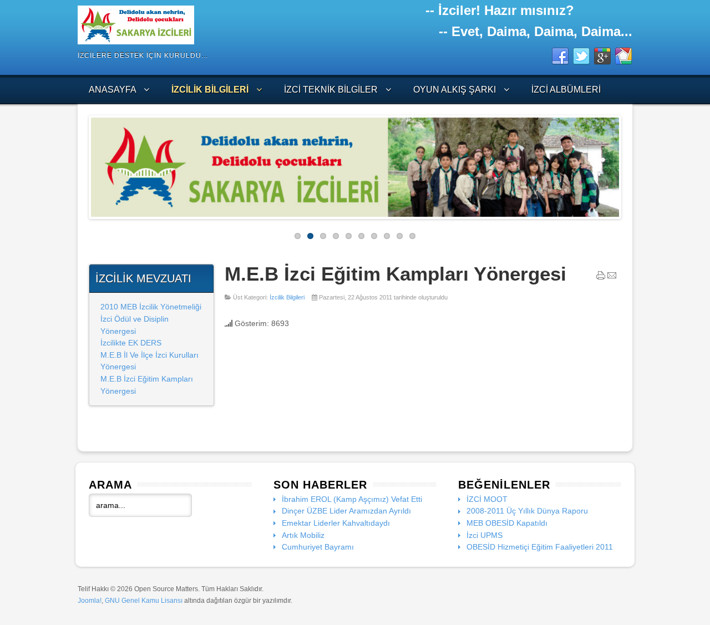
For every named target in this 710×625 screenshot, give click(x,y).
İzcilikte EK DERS (130, 342)
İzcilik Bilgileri (287, 297)
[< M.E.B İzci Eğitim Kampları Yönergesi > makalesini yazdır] (600, 278)
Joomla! (90, 600)
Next (627, 164)
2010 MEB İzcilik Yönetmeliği (150, 306)
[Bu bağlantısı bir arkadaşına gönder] (611, 278)
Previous (82, 164)
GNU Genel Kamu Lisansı (143, 600)
